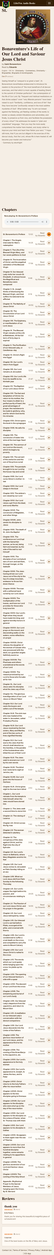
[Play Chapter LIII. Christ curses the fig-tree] (49, 824)
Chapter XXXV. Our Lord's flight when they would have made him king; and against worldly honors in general (14, 618)
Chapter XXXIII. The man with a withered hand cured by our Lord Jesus (13, 591)
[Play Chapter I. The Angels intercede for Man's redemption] (49, 243)
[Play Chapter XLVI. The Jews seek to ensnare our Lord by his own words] (49, 760)
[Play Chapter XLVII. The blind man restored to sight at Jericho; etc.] (49, 770)
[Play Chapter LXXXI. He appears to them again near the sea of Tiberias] (49, 1138)
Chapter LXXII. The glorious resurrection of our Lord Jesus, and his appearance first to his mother (13, 1040)
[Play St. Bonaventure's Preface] (49, 234)
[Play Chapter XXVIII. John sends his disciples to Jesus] (49, 522)
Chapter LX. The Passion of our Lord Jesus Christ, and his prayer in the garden (14, 906)
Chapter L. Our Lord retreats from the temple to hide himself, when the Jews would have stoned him (14, 799)
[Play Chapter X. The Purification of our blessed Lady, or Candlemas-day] (49, 348)
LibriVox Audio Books (24, 3)
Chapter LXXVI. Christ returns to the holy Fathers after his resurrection (14, 1084)
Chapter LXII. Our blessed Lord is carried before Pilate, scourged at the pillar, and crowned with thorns (14, 925)
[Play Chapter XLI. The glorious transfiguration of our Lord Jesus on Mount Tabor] (49, 696)
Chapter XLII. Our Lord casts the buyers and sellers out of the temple (13, 706)
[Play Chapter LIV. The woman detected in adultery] (49, 831)
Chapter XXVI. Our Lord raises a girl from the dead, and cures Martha (14, 503)
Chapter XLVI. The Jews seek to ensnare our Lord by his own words (13, 760)
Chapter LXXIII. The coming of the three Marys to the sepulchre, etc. (14, 1052)
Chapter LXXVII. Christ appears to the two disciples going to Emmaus (14, 1093)
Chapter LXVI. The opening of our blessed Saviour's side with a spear (14, 976)
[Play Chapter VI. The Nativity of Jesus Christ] (49, 305)
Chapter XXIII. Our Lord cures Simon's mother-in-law (14, 478)
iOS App (27, 1253)
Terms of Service (20, 1250)
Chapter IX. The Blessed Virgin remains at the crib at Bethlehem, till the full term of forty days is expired (14, 335)
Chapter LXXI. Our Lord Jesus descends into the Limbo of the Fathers (13, 1027)
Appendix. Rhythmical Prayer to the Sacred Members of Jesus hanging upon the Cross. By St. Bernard (13, 1186)
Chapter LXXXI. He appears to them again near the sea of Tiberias (14, 1137)
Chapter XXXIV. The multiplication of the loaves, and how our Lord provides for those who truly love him (14, 603)
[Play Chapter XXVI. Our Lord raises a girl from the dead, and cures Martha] (49, 503)
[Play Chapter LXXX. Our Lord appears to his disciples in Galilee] (49, 1128)
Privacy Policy (34, 1250)
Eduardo (13, 67)
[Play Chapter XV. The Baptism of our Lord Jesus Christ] (49, 387)
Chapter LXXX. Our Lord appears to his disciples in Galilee (14, 1127)
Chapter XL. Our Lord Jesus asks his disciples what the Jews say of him (13, 686)
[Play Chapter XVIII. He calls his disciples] (49, 429)
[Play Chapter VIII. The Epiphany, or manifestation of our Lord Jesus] (49, 323)
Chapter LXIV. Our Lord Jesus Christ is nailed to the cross (13, 952)
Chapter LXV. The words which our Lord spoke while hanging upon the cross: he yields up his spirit (13, 964)
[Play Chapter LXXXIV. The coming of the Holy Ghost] (49, 1175)
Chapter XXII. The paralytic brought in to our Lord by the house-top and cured (14, 469)
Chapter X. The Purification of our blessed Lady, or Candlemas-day (14, 347)
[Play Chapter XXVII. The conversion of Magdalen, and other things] (49, 513)
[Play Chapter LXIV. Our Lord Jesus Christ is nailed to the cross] (49, 952)
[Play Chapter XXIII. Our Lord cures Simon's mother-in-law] (49, 479)
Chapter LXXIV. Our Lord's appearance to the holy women (14, 1062)
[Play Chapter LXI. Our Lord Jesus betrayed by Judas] (49, 914)
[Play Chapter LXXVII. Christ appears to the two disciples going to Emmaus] (49, 1094)
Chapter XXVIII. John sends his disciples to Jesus (12, 522)
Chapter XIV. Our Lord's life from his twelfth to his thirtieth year (14, 378)
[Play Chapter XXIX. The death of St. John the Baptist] (49, 531)
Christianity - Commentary (25, 71)
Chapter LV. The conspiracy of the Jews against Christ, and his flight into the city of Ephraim (13, 842)
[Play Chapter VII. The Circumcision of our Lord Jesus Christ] (49, 314)
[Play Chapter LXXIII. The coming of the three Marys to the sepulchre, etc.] (49, 1052)
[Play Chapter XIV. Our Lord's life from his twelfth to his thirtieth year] (49, 379)
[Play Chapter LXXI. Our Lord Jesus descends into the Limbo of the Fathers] (49, 1028)
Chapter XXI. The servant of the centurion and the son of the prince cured (13, 459)
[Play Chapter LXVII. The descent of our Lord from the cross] (49, 985)
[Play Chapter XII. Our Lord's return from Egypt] (49, 363)
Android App (47, 1250)
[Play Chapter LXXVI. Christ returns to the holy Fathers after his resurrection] (49, 1084)
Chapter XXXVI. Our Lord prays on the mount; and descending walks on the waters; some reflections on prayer (13, 633)
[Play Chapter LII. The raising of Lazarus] (49, 817)
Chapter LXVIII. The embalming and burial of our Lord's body (13, 993)
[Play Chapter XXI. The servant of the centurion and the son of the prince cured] (49, 459)
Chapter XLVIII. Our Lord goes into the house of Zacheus (13, 779)
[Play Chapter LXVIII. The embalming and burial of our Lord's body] (49, 994)
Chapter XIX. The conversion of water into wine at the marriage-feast (14, 437)
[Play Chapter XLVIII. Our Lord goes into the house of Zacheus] (49, 779)
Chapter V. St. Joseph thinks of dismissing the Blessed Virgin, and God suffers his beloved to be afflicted (13, 294)
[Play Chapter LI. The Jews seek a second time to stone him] (49, 810)
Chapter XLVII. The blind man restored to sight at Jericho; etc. (13, 769)
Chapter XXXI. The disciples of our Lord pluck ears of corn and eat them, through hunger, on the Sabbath (14, 561)
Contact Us (6, 1250)
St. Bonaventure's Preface (14, 234)
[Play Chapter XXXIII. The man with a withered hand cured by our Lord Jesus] (49, 591)
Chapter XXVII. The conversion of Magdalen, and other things (13, 512)
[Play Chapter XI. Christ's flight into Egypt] (49, 356)
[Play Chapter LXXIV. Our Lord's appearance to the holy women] (49, 1062)
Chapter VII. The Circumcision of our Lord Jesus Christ (13, 313)
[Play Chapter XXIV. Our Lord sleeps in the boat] (49, 487)
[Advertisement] (27, 176)
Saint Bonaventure (13, 64)
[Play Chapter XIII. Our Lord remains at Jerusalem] (49, 371)
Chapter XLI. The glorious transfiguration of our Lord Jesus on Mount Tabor (14, 696)
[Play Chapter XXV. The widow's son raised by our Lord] (49, 495)
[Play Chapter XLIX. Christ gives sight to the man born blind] (49, 788)
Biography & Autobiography (22, 73)
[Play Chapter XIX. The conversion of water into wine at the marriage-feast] (49, 438)
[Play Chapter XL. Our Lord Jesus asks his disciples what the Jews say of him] (49, 687)
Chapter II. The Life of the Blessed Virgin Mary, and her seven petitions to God (14, 252)
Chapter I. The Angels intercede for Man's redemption (12, 242)
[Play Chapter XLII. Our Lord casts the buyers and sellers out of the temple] (49, 706)
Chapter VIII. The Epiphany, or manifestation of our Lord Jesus (14, 323)
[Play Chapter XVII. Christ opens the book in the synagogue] (49, 422)
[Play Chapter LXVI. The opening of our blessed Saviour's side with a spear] (49, 977)
